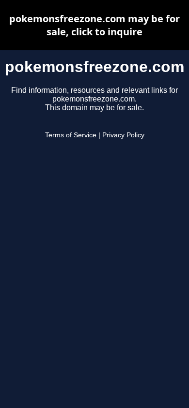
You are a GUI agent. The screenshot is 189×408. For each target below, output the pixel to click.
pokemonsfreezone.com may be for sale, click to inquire (94, 25)
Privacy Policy (123, 135)
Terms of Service (70, 135)
